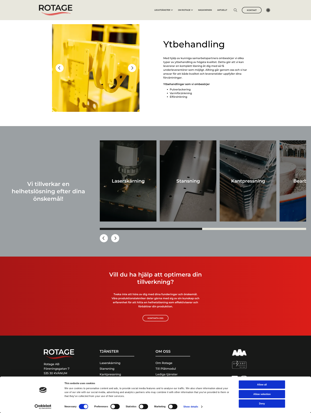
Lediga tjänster (167, 374)
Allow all (262, 384)
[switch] (115, 406)
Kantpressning (110, 374)
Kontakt (252, 10)
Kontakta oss (155, 318)
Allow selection (262, 394)
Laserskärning (110, 363)
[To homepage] (55, 10)
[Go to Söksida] (235, 10)
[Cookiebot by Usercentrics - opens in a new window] (43, 406)
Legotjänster (162, 10)
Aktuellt (222, 10)
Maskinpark (205, 10)
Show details (190, 406)
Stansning (107, 368)
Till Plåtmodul (166, 368)
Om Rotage (184, 10)
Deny (262, 403)
